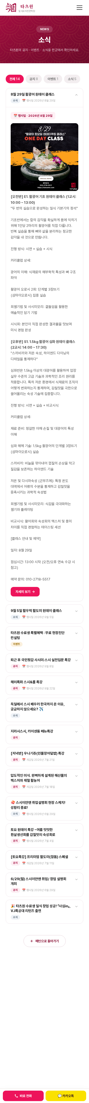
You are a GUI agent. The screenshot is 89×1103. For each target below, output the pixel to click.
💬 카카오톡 (66, 1096)
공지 (33, 79)
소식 (72, 79)
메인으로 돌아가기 (44, 941)
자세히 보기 (25, 592)
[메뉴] (79, 8)
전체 (14, 79)
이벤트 (52, 79)
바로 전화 (26, 1096)
